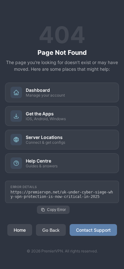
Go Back (50, 230)
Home (20, 230)
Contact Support (93, 230)
